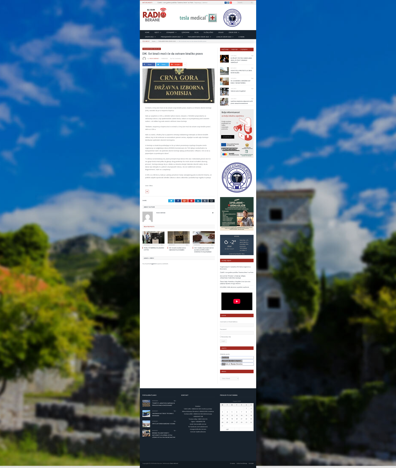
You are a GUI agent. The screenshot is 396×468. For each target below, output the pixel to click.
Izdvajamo (170, 32)
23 (251, 419)
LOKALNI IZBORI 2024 (223, 37)
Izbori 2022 (149, 37)
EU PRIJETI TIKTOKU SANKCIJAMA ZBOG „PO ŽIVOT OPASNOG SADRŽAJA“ (241, 60)
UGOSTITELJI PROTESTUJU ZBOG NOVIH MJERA (241, 72)
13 (236, 415)
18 (227, 419)
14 (241, 415)
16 (251, 415)
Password (223, 329)
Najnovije (234, 49)
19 (232, 419)
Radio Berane (154, 58)
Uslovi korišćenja (242, 463)
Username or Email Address (228, 322)
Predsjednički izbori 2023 (171, 37)
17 (222, 419)
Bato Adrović (174, 463)
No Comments (176, 58)
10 (222, 415)
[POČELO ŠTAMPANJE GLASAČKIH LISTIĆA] (153, 238)
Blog (196, 32)
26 (232, 422)
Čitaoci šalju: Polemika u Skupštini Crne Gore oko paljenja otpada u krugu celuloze (235, 283)
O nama (241, 37)
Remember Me (226, 337)
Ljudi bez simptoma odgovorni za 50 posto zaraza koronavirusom (242, 102)
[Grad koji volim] (154, 13)
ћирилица (208, 3)
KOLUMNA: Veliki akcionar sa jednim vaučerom (234, 287)
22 (246, 419)
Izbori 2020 (233, 32)
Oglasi (220, 32)
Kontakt (251, 463)
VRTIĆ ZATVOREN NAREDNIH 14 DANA (163, 423)
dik (147, 191)
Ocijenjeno (244, 49)
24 (222, 422)
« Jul (227, 429)
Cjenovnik (185, 32)
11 (227, 415)
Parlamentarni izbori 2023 (198, 37)
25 (227, 422)
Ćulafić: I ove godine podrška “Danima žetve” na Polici (236, 272)
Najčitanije (225, 49)
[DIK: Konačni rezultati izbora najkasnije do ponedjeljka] (179, 238)
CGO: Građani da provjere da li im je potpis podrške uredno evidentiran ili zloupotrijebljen (204, 250)
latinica (215, 3)
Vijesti (156, 32)
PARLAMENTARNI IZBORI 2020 (151, 49)
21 (241, 419)
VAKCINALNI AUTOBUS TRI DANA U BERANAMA (163, 414)
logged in (153, 264)
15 (246, 415)
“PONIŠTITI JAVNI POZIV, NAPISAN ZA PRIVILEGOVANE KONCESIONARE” (163, 404)
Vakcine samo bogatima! (238, 91)
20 (236, 419)
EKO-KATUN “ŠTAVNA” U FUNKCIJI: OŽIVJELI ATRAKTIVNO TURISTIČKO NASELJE (181, 3)
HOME (147, 32)
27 (236, 422)
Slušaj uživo (208, 32)
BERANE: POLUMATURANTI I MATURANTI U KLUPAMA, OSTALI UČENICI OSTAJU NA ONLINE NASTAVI (163, 435)
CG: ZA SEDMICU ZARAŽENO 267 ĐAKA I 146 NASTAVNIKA (240, 82)
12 (232, 415)
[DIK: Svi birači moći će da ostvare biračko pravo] (178, 86)
